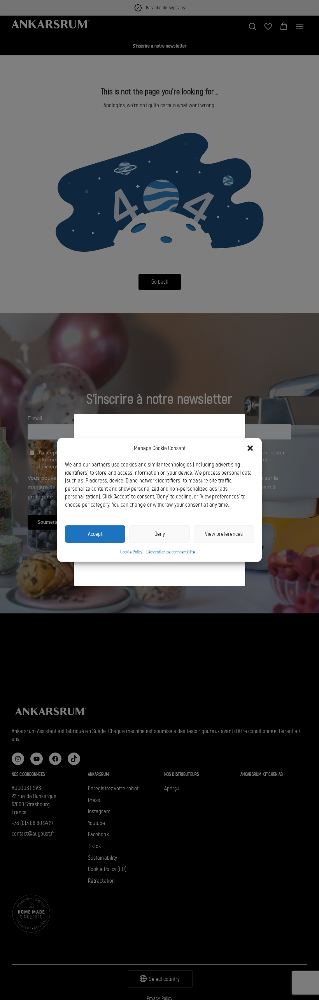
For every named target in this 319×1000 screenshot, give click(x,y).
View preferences (224, 533)
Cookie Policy (131, 552)
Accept (95, 533)
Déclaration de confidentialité (170, 552)
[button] (250, 448)
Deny (159, 533)
